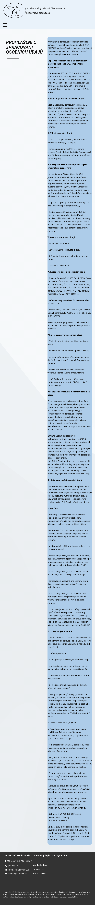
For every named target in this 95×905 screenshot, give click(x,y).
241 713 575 (13, 865)
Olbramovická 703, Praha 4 (19, 861)
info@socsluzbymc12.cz (19, 869)
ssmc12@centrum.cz (17, 873)
